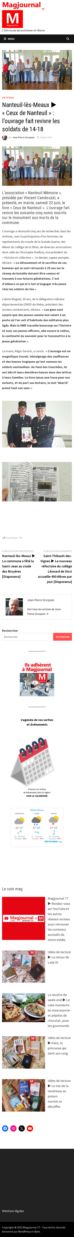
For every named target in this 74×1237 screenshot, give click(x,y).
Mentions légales (13, 1211)
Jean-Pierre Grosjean (23, 137)
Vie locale (8, 97)
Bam (37, 1231)
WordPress (24, 1231)
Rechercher (10, 631)
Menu (11, 38)
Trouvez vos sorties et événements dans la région (36, 792)
